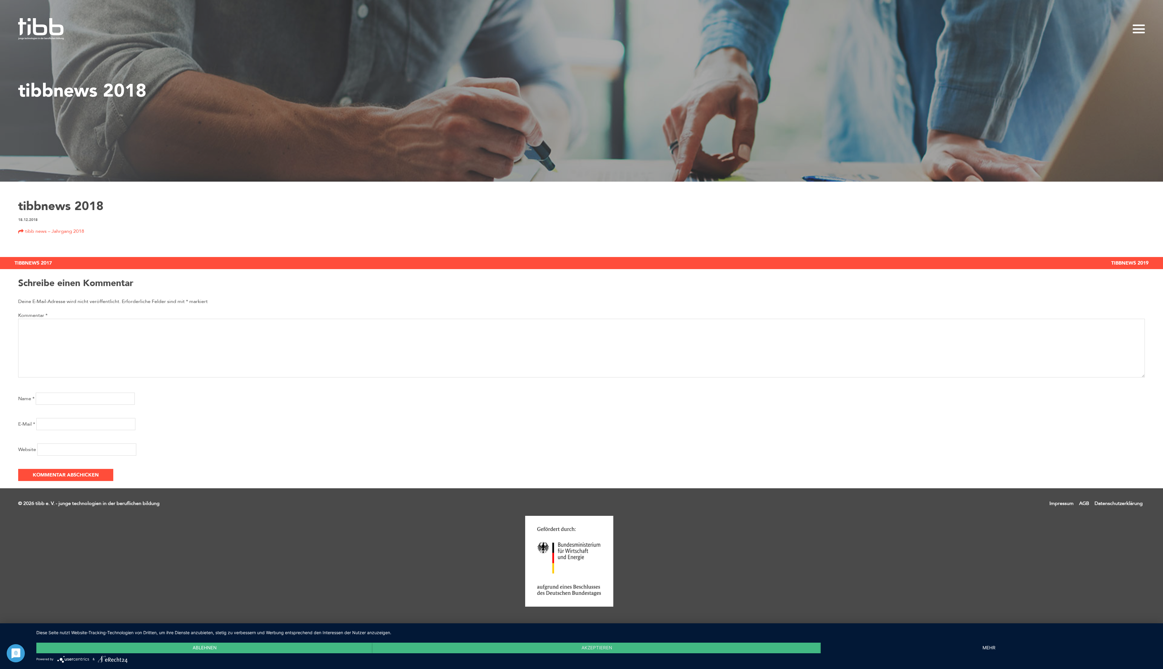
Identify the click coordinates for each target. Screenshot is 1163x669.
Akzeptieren (597, 648)
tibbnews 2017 (33, 263)
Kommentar (33, 315)
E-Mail (26, 424)
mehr (989, 648)
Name (26, 398)
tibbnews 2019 (1129, 263)
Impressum (1061, 503)
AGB (1084, 503)
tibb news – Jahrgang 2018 (54, 231)
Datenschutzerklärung (1119, 503)
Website (27, 449)
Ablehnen (205, 648)
